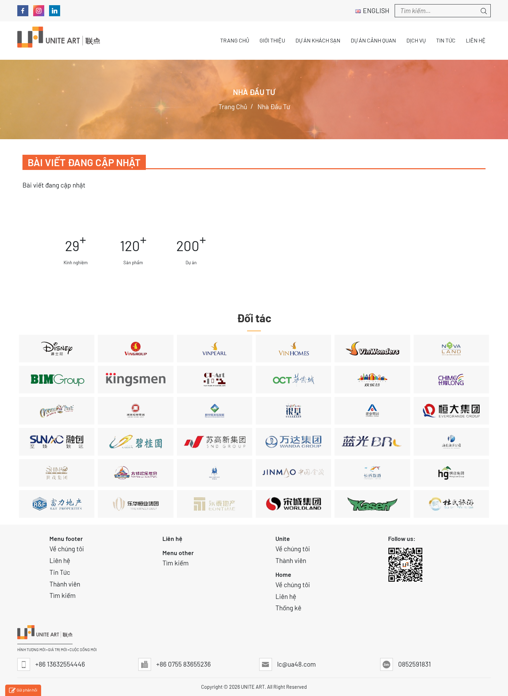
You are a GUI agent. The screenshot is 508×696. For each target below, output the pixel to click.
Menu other (178, 552)
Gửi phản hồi (27, 689)
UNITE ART (253, 687)
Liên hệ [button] (476, 40)
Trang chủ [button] (234, 40)
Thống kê (288, 608)
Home (283, 574)
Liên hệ (59, 560)
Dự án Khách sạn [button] (317, 40)
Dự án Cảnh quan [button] (373, 40)
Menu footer (66, 538)
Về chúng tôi (66, 549)
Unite (282, 538)
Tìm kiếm (62, 595)
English (376, 11)
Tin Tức (59, 572)
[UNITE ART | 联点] (58, 41)
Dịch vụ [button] (416, 40)
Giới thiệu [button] (272, 40)
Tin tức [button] (445, 40)
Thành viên (64, 584)
